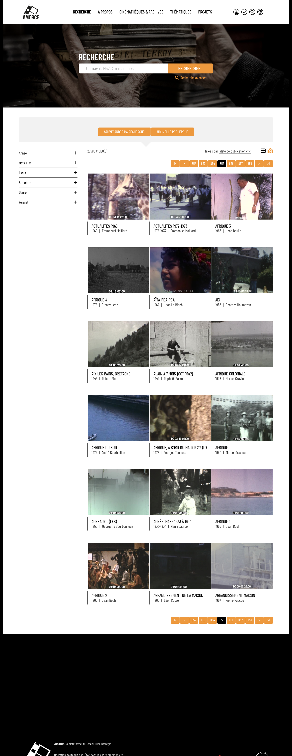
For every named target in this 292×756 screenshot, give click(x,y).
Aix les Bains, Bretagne (111, 373)
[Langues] (260, 12)
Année (23, 153)
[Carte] (270, 150)
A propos (105, 11)
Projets (205, 11)
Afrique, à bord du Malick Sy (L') (180, 447)
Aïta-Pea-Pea (164, 299)
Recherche (82, 11)
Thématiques (180, 11)
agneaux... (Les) (104, 521)
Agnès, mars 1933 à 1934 (172, 521)
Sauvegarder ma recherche (124, 131)
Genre (23, 192)
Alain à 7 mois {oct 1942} (173, 373)
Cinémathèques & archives (141, 11)
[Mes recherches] (252, 12)
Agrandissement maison (235, 595)
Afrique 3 (223, 226)
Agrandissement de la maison (178, 595)
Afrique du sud (104, 447)
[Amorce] (31, 12)
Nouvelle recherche (172, 131)
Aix (217, 299)
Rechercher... (190, 68)
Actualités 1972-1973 (170, 226)
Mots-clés (25, 162)
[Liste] (263, 150)
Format (23, 202)
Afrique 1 (222, 521)
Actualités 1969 (105, 226)
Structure (25, 182)
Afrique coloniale (230, 373)
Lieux (22, 172)
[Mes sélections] (244, 12)
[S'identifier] (236, 12)
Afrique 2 (99, 595)
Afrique (221, 447)
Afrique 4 (99, 299)
